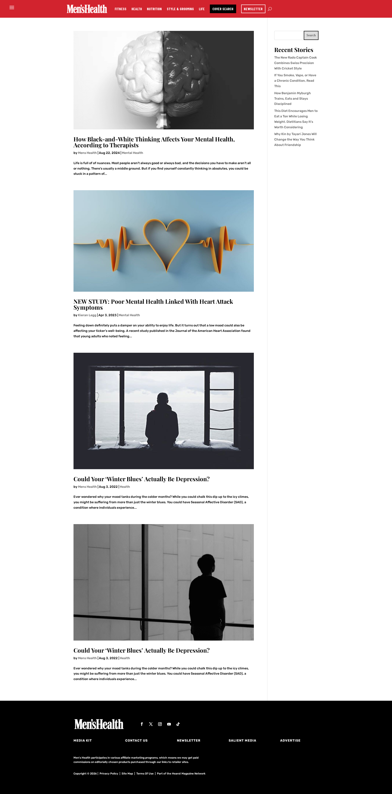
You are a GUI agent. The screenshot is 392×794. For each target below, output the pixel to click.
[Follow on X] (150, 724)
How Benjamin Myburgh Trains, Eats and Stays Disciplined (292, 98)
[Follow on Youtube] (169, 724)
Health (137, 9)
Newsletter (253, 9)
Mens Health (87, 153)
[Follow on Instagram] (160, 724)
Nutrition (154, 9)
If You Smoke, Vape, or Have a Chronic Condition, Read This (295, 80)
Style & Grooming (180, 9)
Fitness (121, 9)
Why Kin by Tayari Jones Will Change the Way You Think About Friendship (295, 139)
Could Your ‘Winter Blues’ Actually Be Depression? (142, 479)
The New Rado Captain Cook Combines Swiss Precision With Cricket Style (295, 63)
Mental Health (132, 153)
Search (311, 35)
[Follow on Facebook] (141, 724)
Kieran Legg (87, 315)
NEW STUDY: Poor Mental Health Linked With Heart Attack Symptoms (153, 304)
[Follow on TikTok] (178, 724)
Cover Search (223, 9)
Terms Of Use (145, 773)
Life (202, 9)
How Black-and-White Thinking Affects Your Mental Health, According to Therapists (154, 142)
